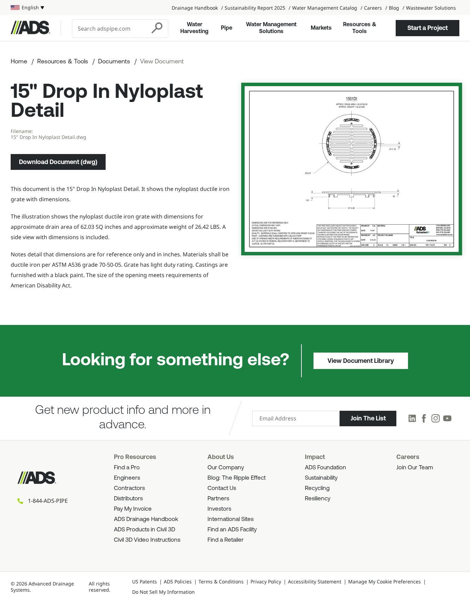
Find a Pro (127, 468)
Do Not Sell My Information (163, 592)
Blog (394, 7)
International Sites (230, 519)
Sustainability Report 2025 (255, 7)
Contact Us (221, 488)
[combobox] (109, 29)
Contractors (129, 488)
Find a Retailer (225, 540)
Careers (373, 7)
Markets (321, 28)
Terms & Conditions (221, 581)
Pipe (226, 28)
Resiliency (317, 499)
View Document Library (361, 360)
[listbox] (27, 7)
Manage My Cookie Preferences (384, 581)
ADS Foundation (325, 468)
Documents (114, 62)
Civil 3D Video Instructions (147, 540)
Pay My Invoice (133, 509)
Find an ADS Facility (232, 530)
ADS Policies (178, 581)
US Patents (144, 581)
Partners (218, 499)
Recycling (317, 488)
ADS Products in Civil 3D (144, 530)
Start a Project (427, 27)
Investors (219, 509)
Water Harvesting (194, 28)
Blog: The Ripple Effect (236, 478)
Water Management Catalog (324, 7)
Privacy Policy (265, 581)
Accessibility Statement (314, 581)
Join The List (368, 418)
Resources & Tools (359, 28)
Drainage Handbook (195, 7)
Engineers (127, 478)
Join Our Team (414, 468)
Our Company (225, 468)
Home (19, 62)
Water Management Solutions (271, 28)
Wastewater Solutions (431, 7)
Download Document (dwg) (58, 162)
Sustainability (321, 478)
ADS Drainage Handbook (146, 519)
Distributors (128, 499)
